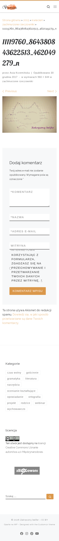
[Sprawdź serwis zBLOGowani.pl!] (27, 470)
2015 (26, 20)
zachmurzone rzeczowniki (18, 24)
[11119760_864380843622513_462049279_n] (29, 114)
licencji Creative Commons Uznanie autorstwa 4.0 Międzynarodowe (26, 447)
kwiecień (37, 20)
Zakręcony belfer (29, 520)
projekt (11, 403)
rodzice (25, 403)
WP (15, 524)
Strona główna (11, 20)
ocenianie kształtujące (21, 390)
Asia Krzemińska (20, 72)
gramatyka (13, 378)
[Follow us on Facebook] (21, 533)
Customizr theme (46, 524)
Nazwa (17, 217)
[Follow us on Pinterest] (31, 533)
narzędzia (13, 384)
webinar (40, 403)
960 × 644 (43, 77)
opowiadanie (15, 396)
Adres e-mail (23, 231)
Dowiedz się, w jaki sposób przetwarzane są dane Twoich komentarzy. (25, 319)
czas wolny (14, 372)
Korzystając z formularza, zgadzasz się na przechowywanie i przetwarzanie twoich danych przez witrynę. (28, 267)
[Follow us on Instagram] (26, 533)
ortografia (34, 396)
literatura (31, 378)
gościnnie (32, 372)
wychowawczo (16, 408)
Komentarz (22, 191)
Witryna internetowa (23, 247)
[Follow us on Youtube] (37, 533)
